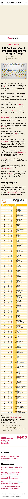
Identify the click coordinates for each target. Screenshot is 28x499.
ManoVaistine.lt (16, 111)
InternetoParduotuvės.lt (14, 2)
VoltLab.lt (10, 173)
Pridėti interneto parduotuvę (5, 441)
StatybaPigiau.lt (21, 152)
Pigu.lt (5, 87)
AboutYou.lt (23, 95)
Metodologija (5, 443)
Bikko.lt (3, 127)
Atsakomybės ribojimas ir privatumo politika (11, 496)
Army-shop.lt (5, 141)
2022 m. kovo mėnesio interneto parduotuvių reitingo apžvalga (14, 51)
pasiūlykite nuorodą (15, 417)
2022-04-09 (10, 58)
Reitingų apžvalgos (13, 44)
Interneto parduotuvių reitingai (7, 438)
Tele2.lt (21, 104)
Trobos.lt (3, 159)
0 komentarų (19, 58)
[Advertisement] (14, 20)
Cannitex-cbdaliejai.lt (7, 168)
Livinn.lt (17, 133)
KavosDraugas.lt (5, 117)
